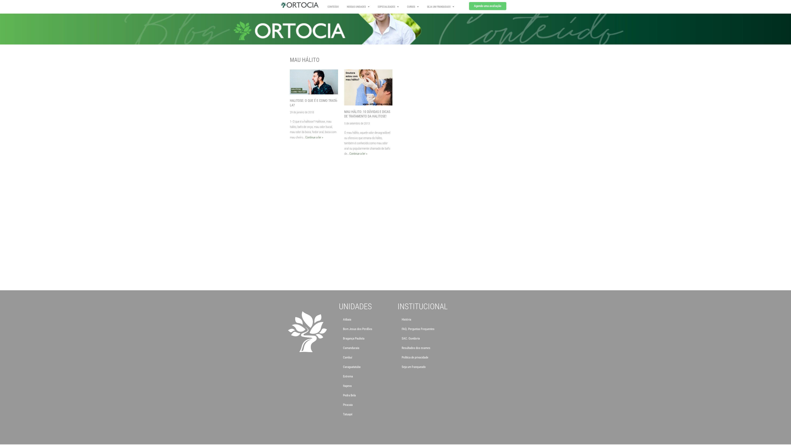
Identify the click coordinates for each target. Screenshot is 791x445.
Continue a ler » (314, 137)
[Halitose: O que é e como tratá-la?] (314, 81)
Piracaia (348, 405)
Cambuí (347, 357)
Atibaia (347, 319)
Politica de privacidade (415, 357)
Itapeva (347, 386)
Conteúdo (333, 6)
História (406, 319)
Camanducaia (351, 348)
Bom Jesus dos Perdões (357, 329)
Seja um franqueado (414, 367)
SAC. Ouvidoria (411, 338)
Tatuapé (347, 414)
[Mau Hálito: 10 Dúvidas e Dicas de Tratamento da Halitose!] (368, 87)
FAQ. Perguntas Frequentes (418, 329)
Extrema (348, 376)
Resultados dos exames (416, 348)
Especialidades (386, 6)
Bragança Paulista (353, 338)
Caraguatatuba (351, 367)
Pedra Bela (349, 395)
